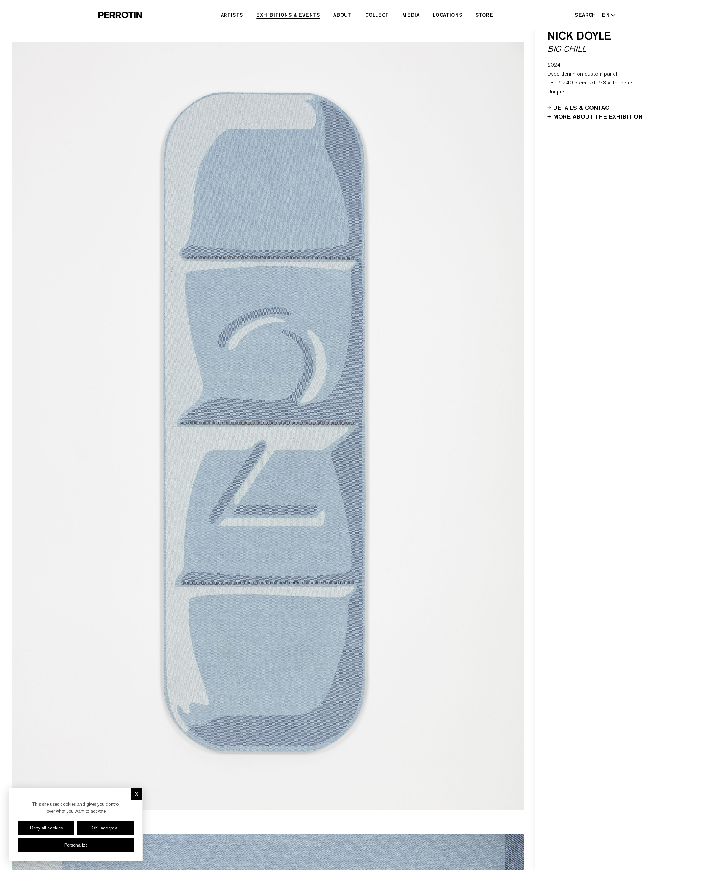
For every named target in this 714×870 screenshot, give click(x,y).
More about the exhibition (598, 116)
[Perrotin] (120, 15)
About (342, 15)
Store (484, 15)
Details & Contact (583, 107)
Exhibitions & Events (288, 15)
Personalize (75, 845)
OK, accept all (105, 828)
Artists (232, 15)
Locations (447, 15)
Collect (377, 15)
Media (410, 15)
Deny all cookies (46, 828)
